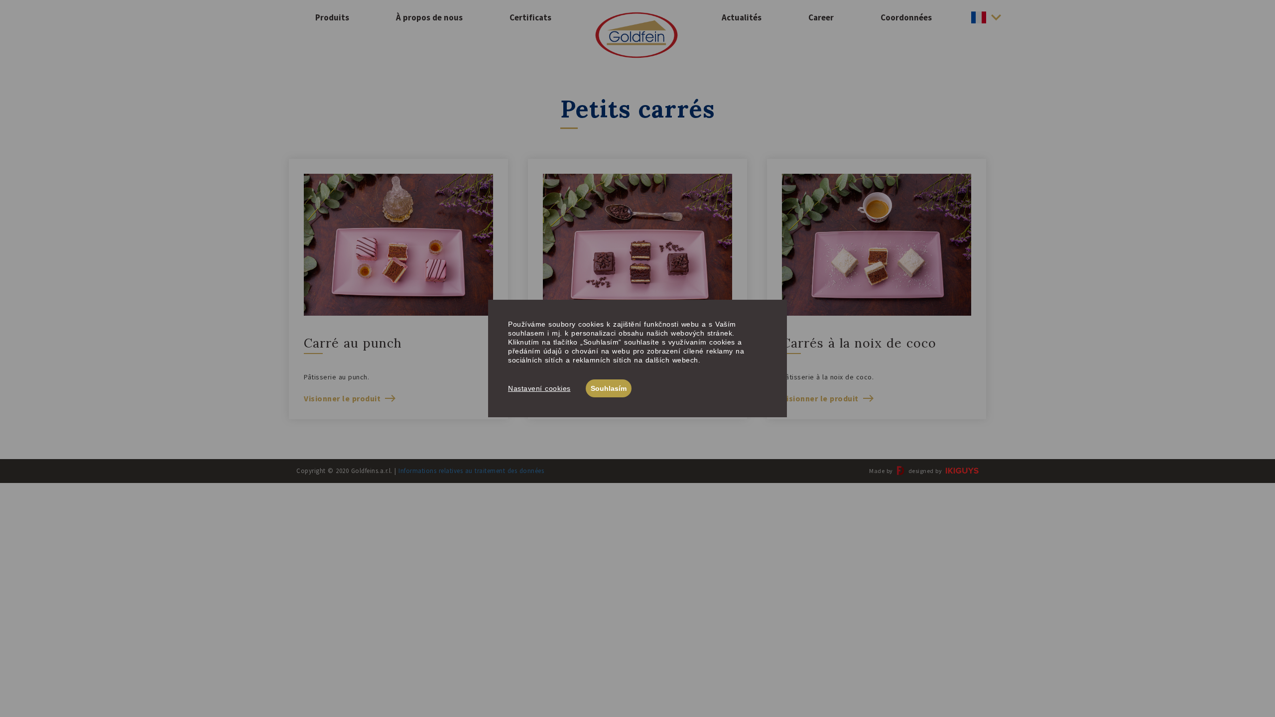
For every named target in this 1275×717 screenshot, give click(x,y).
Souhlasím (609, 388)
